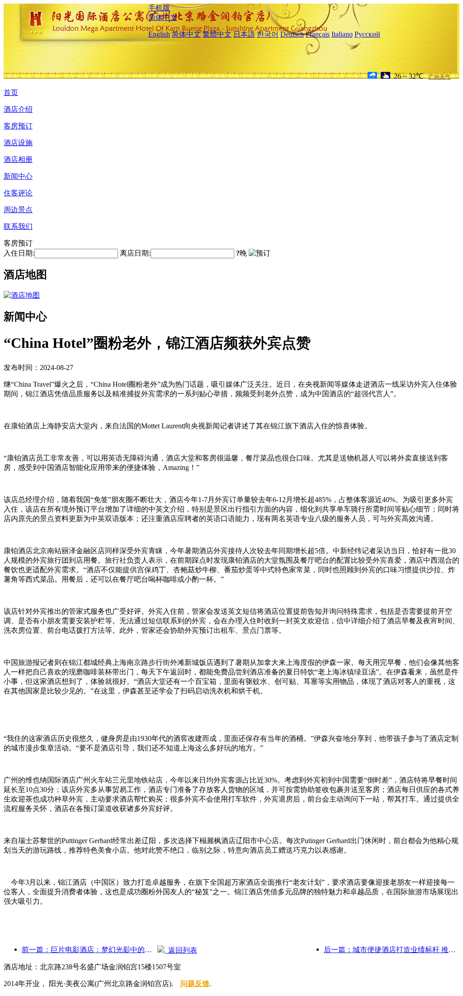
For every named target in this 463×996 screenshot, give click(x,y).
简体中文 (162, 17)
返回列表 (181, 950)
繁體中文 (217, 34)
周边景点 (18, 209)
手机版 (159, 8)
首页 (11, 92)
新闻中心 (18, 176)
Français (318, 34)
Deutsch (292, 34)
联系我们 (18, 226)
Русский (367, 34)
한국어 (268, 34)
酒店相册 (18, 159)
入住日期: (19, 253)
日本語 (244, 34)
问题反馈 (194, 983)
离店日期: (135, 253)
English (159, 34)
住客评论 (18, 193)
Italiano (342, 34)
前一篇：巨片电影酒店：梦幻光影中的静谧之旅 (89, 949)
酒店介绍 (18, 109)
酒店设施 (18, 143)
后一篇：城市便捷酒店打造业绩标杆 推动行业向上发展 (391, 949)
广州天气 (439, 77)
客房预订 (18, 126)
